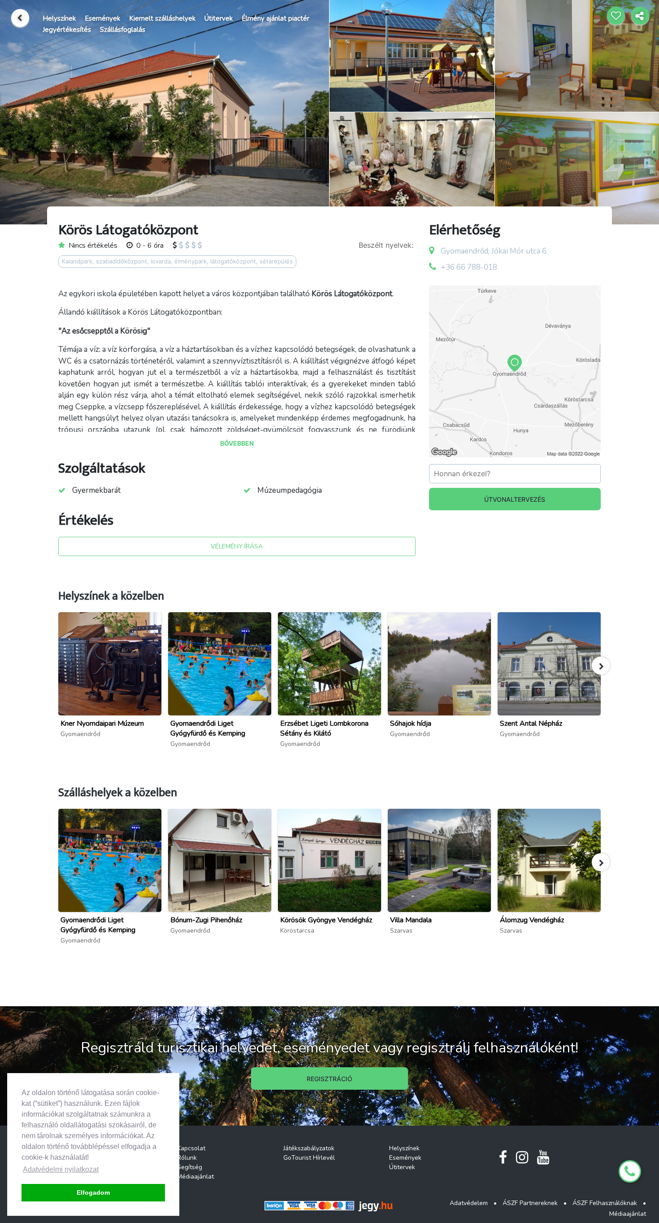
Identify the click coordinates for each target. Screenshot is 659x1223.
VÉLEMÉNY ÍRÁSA (237, 546)
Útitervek (218, 18)
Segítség (189, 1167)
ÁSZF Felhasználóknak (604, 1203)
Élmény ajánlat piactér (275, 18)
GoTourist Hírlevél (309, 1157)
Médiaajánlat (195, 1176)
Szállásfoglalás (122, 29)
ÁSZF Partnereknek (530, 1203)
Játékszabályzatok (308, 1148)
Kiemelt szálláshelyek (162, 18)
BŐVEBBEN (237, 443)
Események (102, 18)
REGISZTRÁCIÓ (329, 1079)
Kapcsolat (191, 1148)
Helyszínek (59, 18)
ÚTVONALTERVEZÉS (514, 499)
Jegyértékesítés (67, 29)
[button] (601, 666)
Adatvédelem (469, 1203)
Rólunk (187, 1157)
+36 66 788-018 (469, 267)
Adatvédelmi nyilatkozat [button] (61, 1169)
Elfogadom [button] (93, 1192)
